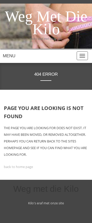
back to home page (18, 166)
